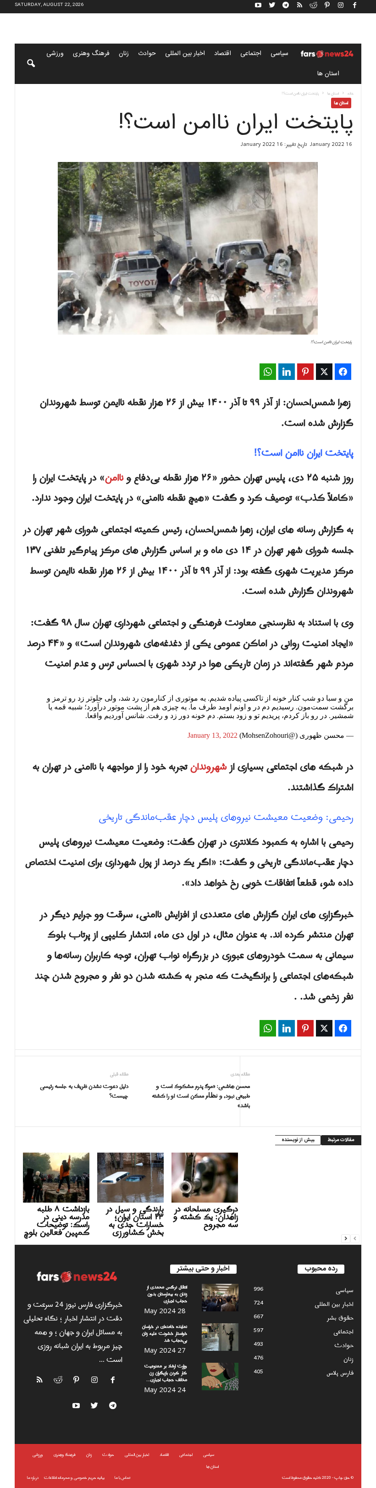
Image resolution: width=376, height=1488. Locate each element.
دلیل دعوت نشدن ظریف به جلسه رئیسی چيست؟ (84, 1091)
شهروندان (208, 767)
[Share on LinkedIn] (286, 371)
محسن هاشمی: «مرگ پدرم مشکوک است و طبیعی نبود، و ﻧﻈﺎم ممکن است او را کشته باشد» (200, 1096)
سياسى (279, 53)
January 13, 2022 (213, 735)
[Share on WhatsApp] (268, 371)
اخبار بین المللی (185, 53)
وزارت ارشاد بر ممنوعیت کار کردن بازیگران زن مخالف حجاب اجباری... (165, 1373)
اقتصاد (222, 53)
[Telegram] (285, 6)
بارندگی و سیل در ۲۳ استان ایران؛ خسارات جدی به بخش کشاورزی (135, 1221)
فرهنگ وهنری (91, 53)
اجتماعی (250, 53)
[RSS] (299, 6)
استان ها (328, 73)
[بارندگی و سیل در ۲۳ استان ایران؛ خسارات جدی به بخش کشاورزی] (130, 1177)
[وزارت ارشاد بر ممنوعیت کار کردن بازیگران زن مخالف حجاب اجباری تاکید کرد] (220, 1376)
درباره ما (33, 1477)
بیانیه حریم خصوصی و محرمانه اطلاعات (74, 1477)
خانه (351, 93)
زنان (124, 53)
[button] (25, 64)
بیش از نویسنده (298, 1140)
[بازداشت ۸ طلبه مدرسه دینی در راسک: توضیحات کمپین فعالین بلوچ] (56, 1177)
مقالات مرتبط (341, 1140)
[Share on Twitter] (324, 371)
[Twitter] (271, 6)
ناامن (114, 478)
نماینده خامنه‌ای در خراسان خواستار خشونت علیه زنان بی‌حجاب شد (164, 1333)
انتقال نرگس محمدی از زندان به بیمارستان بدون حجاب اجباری (167, 1294)
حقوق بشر (340, 1318)
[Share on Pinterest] (305, 371)
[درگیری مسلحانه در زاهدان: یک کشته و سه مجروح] (204, 1177)
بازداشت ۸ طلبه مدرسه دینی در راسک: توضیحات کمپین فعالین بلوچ (56, 1221)
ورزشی (55, 53)
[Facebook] (354, 6)
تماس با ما (122, 1477)
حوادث (147, 53)
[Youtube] (258, 6)
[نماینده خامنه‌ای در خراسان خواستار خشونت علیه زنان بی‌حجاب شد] (220, 1337)
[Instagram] (340, 6)
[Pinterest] (326, 6)
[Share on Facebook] (343, 371)
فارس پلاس (340, 1373)
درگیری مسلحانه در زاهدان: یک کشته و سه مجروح (205, 1217)
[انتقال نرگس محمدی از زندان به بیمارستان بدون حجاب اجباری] (220, 1297)
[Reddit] (313, 6)
